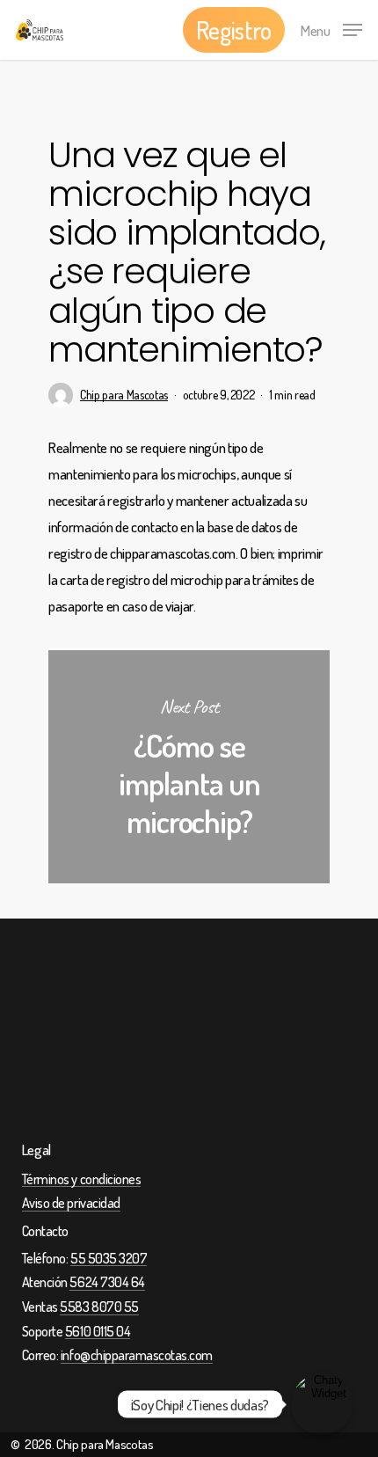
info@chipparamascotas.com (137, 1356)
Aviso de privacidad (71, 1204)
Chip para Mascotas (124, 394)
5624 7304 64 (106, 1283)
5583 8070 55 (99, 1307)
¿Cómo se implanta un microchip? (189, 766)
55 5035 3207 (108, 1259)
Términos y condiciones (81, 1180)
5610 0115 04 (97, 1332)
